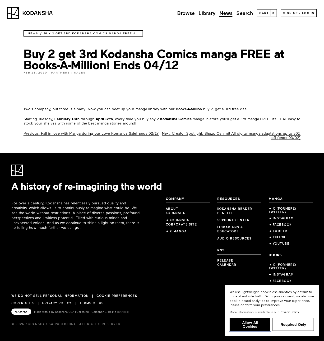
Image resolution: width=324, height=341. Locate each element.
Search (244, 13)
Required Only (293, 324)
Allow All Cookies (250, 324)
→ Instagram (281, 218)
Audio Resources (234, 238)
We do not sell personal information (50, 296)
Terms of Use (92, 303)
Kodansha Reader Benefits (234, 211)
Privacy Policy (56, 303)
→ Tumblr (278, 231)
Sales (80, 72)
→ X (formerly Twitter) (283, 210)
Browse (186, 13)
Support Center (233, 220)
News (225, 13)
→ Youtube (279, 243)
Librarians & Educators (230, 229)
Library (207, 13)
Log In (308, 12)
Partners (60, 72)
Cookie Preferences (117, 296)
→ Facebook (280, 224)
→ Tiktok (277, 237)
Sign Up (290, 12)
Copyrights (22, 303)
